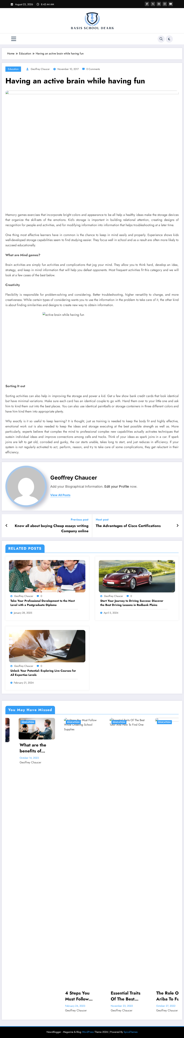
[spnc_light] (169, 39)
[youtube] (171, 4)
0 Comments (93, 69)
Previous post (79, 519)
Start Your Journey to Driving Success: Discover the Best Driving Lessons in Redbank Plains (131, 603)
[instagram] (165, 4)
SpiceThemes (131, 1032)
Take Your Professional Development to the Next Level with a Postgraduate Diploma (42, 603)
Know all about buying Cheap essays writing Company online (51, 528)
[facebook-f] (147, 4)
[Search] (161, 39)
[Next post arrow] (177, 526)
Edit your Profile (116, 486)
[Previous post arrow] (6, 526)
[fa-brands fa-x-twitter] (153, 4)
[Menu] (13, 38)
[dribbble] (159, 4)
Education (13, 69)
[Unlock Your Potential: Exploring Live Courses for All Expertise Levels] (47, 646)
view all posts (60, 495)
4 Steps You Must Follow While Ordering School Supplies (59, 996)
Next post (102, 519)
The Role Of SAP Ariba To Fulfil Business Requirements (151, 996)
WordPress (88, 1032)
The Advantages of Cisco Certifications (128, 525)
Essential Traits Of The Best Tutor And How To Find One (104, 996)
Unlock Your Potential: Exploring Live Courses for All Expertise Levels (43, 673)
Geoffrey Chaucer (40, 69)
